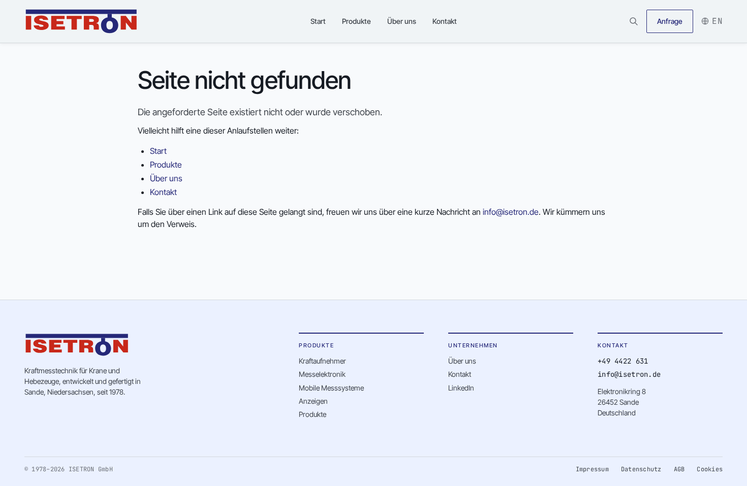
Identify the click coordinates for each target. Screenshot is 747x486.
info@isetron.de (511, 212)
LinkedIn (461, 387)
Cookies (710, 469)
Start (318, 21)
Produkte (356, 21)
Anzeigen (313, 401)
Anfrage (669, 21)
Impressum (592, 469)
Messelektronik (322, 374)
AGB (679, 469)
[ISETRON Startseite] (81, 21)
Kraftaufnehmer (322, 361)
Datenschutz (641, 469)
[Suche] (633, 21)
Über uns (401, 21)
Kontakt (444, 21)
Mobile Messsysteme (331, 387)
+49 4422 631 (623, 361)
